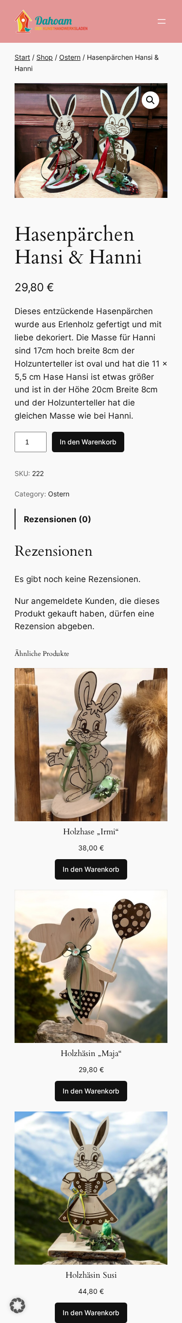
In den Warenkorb (88, 442)
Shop (44, 57)
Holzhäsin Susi (91, 1275)
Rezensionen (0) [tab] (57, 519)
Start (22, 57)
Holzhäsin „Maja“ (91, 1053)
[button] (150, 100)
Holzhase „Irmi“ (91, 832)
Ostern (70, 57)
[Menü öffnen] (161, 21)
